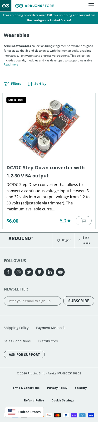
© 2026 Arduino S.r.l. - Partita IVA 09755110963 (49, 373)
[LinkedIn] (50, 272)
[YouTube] (60, 272)
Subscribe (78, 300)
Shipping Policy (16, 327)
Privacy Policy (57, 388)
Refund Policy (34, 400)
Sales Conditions (17, 341)
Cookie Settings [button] (63, 400)
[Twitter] (29, 272)
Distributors (48, 341)
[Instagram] (18, 272)
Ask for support (24, 354)
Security (81, 388)
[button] (64, 240)
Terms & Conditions (25, 388)
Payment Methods (50, 327)
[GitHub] (39, 272)
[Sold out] (84, 220)
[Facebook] (8, 272)
